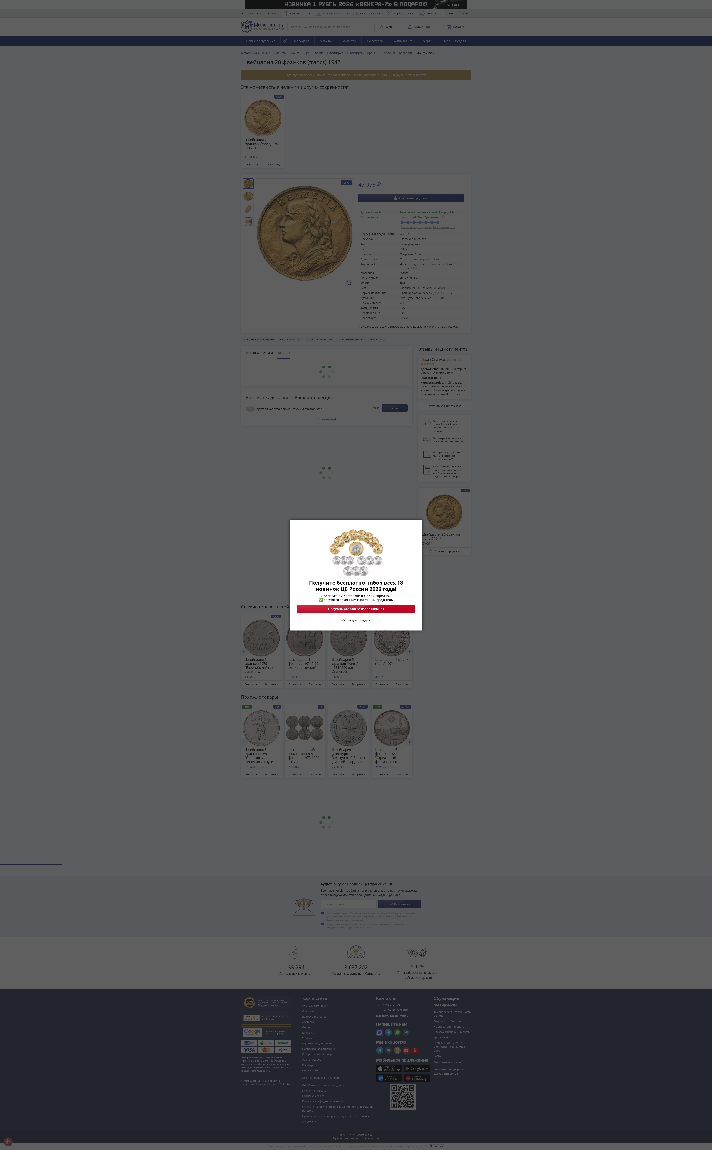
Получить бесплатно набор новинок (356, 609)
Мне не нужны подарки (356, 620)
